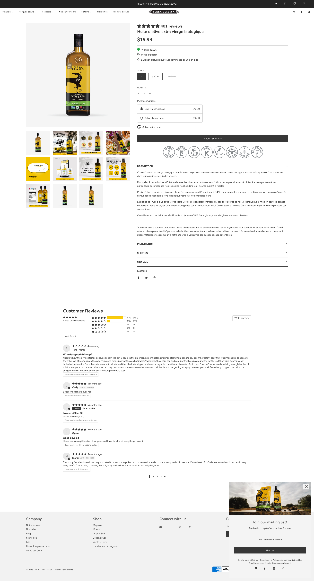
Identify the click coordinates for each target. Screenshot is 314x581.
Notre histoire (33, 525)
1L (142, 76)
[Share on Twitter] (146, 277)
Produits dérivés (121, 11)
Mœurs (96, 529)
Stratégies (31, 537)
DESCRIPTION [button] (145, 166)
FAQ (28, 542)
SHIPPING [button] (142, 252)
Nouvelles (31, 529)
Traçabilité (102, 11)
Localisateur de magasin (105, 546)
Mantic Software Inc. (64, 569)
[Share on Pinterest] (154, 277)
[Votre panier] (309, 12)
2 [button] (153, 476)
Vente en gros (100, 542)
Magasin (97, 525)
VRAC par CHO (34, 550)
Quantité (142, 88)
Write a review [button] (241, 318)
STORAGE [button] (142, 261)
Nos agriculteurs (67, 11)
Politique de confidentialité (284, 560)
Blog (28, 533)
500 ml (155, 76)
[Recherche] (294, 12)
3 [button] (157, 476)
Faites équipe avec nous (38, 546)
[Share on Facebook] (138, 277)
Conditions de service (258, 563)
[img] (79, 346)
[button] (148, 26)
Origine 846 (99, 533)
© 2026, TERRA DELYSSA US (39, 569)
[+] (150, 93)
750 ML (172, 76)
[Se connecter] (301, 12)
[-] (138, 93)
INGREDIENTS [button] (145, 243)
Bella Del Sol (99, 537)
